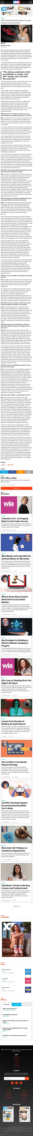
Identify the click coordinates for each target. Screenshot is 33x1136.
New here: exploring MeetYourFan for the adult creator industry (15, 1028)
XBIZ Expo (24, 1097)
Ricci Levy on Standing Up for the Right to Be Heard (16, 682)
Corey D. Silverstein (7, 654)
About (16, 1064)
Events (3, 964)
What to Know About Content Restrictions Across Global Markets (15, 599)
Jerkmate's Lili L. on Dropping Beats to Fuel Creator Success (15, 520)
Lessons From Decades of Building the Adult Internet (13, 723)
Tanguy (4, 736)
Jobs (16, 1004)
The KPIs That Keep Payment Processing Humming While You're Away (14, 805)
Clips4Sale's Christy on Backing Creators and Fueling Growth (16, 887)
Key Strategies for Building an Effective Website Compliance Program (15, 643)
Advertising (16, 1059)
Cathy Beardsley (6, 614)
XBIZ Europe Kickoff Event (10, 1008)
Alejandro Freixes (6, 45)
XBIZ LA (24, 1090)
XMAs (24, 1100)
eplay (3, 465)
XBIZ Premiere (8, 1097)
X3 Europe (5, 978)
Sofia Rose (10, 465)
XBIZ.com (8, 1090)
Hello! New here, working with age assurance (14, 1035)
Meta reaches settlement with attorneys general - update (15, 1021)
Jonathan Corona (6, 571)
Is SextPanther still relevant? (10, 1014)
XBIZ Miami (24, 1093)
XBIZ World (8, 1095)
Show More (16, 906)
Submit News (16, 1057)
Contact (16, 1061)
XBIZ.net (3, 1000)
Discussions (6, 1004)
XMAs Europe (5, 987)
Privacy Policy (16, 1066)
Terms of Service (29, 1130)
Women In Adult (6, 530)
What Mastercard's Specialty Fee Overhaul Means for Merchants (16, 557)
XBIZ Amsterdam (6, 969)
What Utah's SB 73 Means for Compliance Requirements (14, 849)
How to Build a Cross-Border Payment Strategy (14, 763)
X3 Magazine (5, 917)
